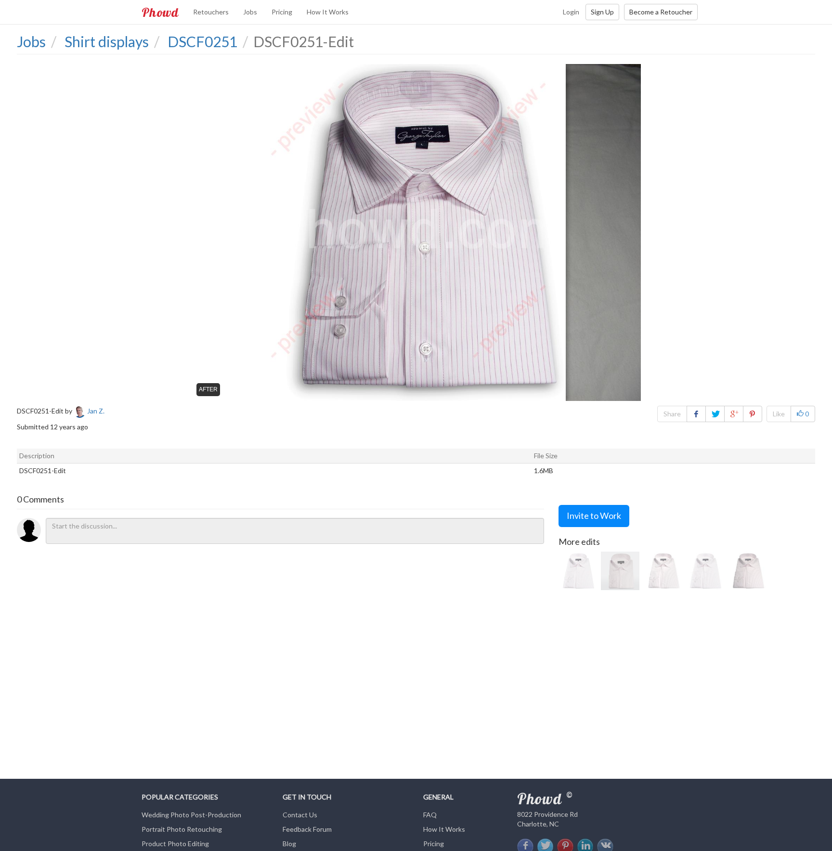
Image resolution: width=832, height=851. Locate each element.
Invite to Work (594, 515)
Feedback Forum (307, 829)
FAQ (430, 815)
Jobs (250, 12)
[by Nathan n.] (662, 571)
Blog (289, 843)
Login (571, 12)
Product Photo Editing (175, 843)
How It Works (328, 12)
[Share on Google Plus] (733, 414)
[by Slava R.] (578, 571)
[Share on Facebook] (696, 414)
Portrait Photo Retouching (182, 829)
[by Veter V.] (747, 571)
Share (672, 414)
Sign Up (602, 12)
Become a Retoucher (660, 12)
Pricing (282, 12)
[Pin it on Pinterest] (752, 414)
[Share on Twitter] (715, 414)
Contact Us (300, 815)
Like (779, 414)
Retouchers (211, 12)
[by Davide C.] (620, 571)
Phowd (160, 12)
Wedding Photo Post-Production (191, 815)
